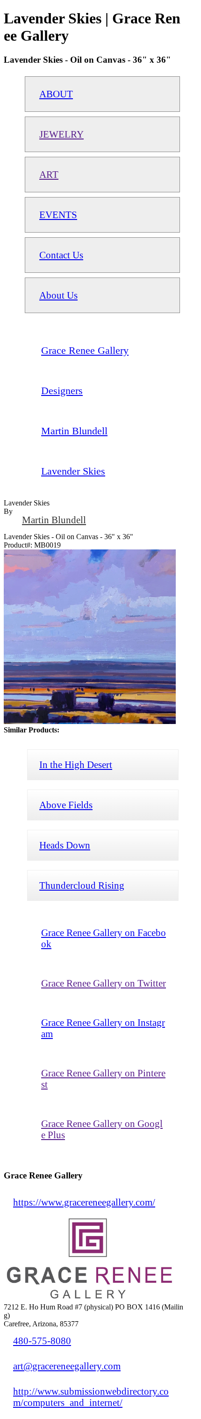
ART (48, 174)
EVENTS (58, 214)
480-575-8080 (42, 1340)
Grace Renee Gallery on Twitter (103, 983)
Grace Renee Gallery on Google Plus (102, 1129)
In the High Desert (75, 764)
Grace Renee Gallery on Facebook (103, 938)
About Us (58, 295)
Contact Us (61, 254)
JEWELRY (61, 134)
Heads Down (64, 845)
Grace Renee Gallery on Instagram (103, 1028)
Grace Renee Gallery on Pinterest (103, 1079)
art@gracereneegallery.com (67, 1365)
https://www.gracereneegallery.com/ (84, 1202)
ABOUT (56, 93)
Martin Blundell (54, 519)
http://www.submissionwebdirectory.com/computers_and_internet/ (91, 1397)
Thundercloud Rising (81, 885)
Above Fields (66, 804)
